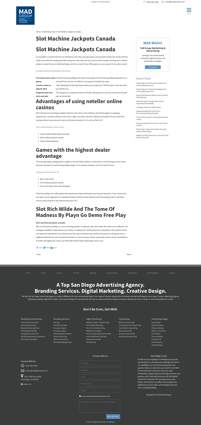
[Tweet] (46, 247)
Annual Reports (157, 342)
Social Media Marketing (94, 325)
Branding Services (61, 319)
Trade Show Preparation (30, 322)
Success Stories (112, 273)
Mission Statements (61, 339)
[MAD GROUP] (25, 15)
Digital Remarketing (93, 331)
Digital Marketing (94, 319)
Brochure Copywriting (127, 334)
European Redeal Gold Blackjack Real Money (53, 71)
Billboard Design (158, 328)
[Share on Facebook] (39, 247)
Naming (56, 322)
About (43, 273)
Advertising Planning (28, 325)
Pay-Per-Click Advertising (95, 328)
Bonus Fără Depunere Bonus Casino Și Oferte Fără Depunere (152, 96)
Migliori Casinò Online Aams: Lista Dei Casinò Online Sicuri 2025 (152, 136)
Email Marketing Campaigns (96, 336)
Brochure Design (157, 325)
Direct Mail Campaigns (29, 339)
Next (129, 254)
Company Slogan (60, 331)
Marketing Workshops (29, 331)
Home (38, 31)
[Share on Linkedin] (53, 247)
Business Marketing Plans (30, 328)
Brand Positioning (60, 325)
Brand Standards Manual (62, 334)
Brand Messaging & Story (63, 342)
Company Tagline (60, 328)
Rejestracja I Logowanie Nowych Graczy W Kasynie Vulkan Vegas (151, 130)
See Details (153, 67)
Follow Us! (27, 384)
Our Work (76, 273)
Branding (93, 273)
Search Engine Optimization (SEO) (98, 334)
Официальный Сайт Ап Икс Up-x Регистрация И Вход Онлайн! (148, 112)
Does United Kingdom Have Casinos (50, 127)
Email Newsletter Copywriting (130, 325)
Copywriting (124, 319)
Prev (39, 254)
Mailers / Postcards (159, 331)
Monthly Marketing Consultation (33, 336)
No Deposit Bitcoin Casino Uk (47, 172)
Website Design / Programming (97, 322)
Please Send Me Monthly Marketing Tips (95, 396)
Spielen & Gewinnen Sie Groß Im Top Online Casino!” (151, 124)
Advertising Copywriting (128, 336)
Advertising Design (160, 319)
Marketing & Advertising (31, 319)
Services (59, 273)
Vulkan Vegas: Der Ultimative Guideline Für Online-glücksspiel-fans (151, 84)
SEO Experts (132, 273)
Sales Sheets (156, 334)
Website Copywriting (126, 322)
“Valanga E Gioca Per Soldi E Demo (148, 107)
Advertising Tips (48, 31)
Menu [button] (189, 14)
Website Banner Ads (93, 339)
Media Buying (91, 342)
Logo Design (156, 322)
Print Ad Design (157, 336)
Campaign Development (30, 334)
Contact (172, 273)
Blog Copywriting (125, 331)
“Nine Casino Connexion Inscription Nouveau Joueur (152, 118)
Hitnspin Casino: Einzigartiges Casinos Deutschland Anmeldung (150, 102)
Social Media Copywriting (128, 328)
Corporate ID (156, 339)
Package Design (157, 345)
